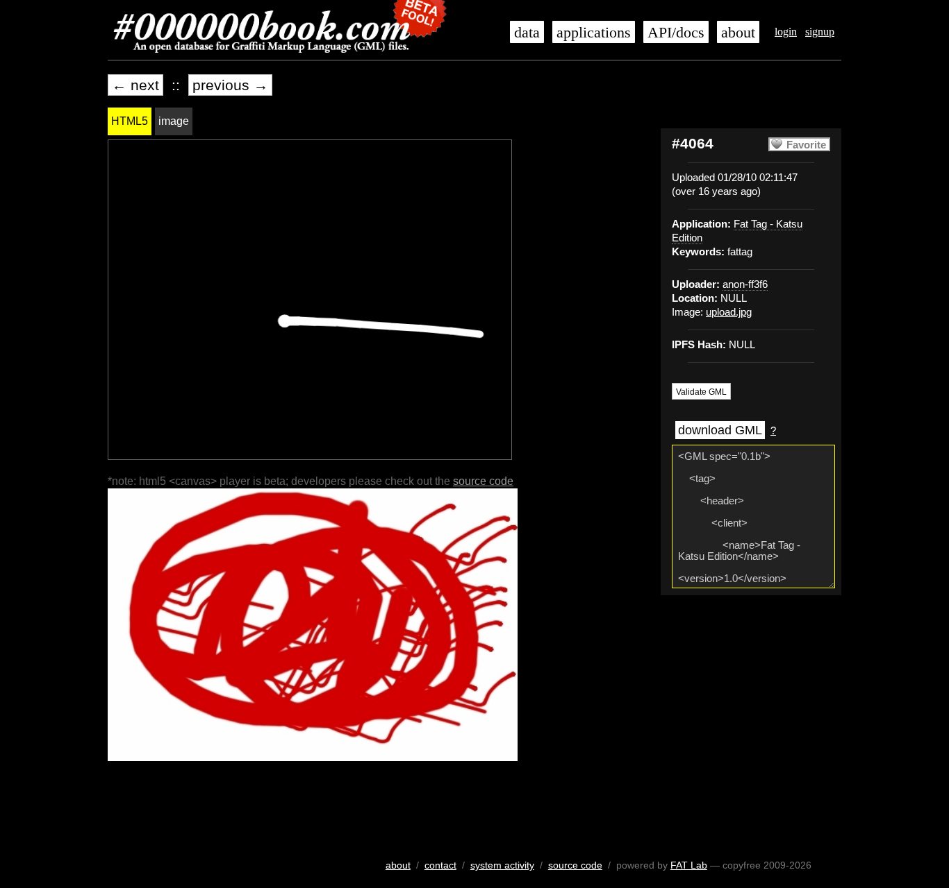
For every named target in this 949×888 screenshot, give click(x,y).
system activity (502, 865)
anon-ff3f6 (745, 284)
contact (440, 865)
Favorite (806, 145)
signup (819, 31)
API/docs (675, 32)
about (738, 32)
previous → (230, 85)
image (173, 121)
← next (135, 85)
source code (483, 481)
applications (593, 32)
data (527, 32)
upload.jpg (729, 312)
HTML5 (129, 121)
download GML (720, 430)
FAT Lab (688, 865)
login (786, 31)
